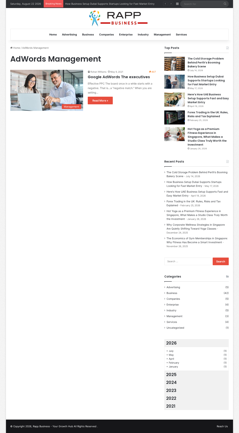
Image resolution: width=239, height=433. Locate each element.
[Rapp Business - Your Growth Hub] (120, 18)
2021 (170, 406)
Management (162, 34)
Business (88, 34)
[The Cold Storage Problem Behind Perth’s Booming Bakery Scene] (174, 64)
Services (181, 34)
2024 (171, 382)
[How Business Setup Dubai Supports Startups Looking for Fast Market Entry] (174, 82)
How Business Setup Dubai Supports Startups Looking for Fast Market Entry (109, 3)
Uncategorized (175, 327)
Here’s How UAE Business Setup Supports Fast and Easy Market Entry (208, 98)
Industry (143, 34)
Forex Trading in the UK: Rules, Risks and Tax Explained (208, 114)
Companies (106, 34)
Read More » (100, 100)
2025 (171, 375)
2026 (171, 343)
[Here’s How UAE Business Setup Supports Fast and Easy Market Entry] (174, 100)
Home (53, 34)
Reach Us (222, 426)
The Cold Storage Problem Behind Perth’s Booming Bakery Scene (206, 62)
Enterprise (126, 34)
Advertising (69, 34)
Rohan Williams (98, 71)
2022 (171, 398)
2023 (171, 390)
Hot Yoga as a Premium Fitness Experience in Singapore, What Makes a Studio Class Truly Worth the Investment (207, 137)
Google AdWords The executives (119, 77)
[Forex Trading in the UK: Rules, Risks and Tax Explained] (174, 117)
